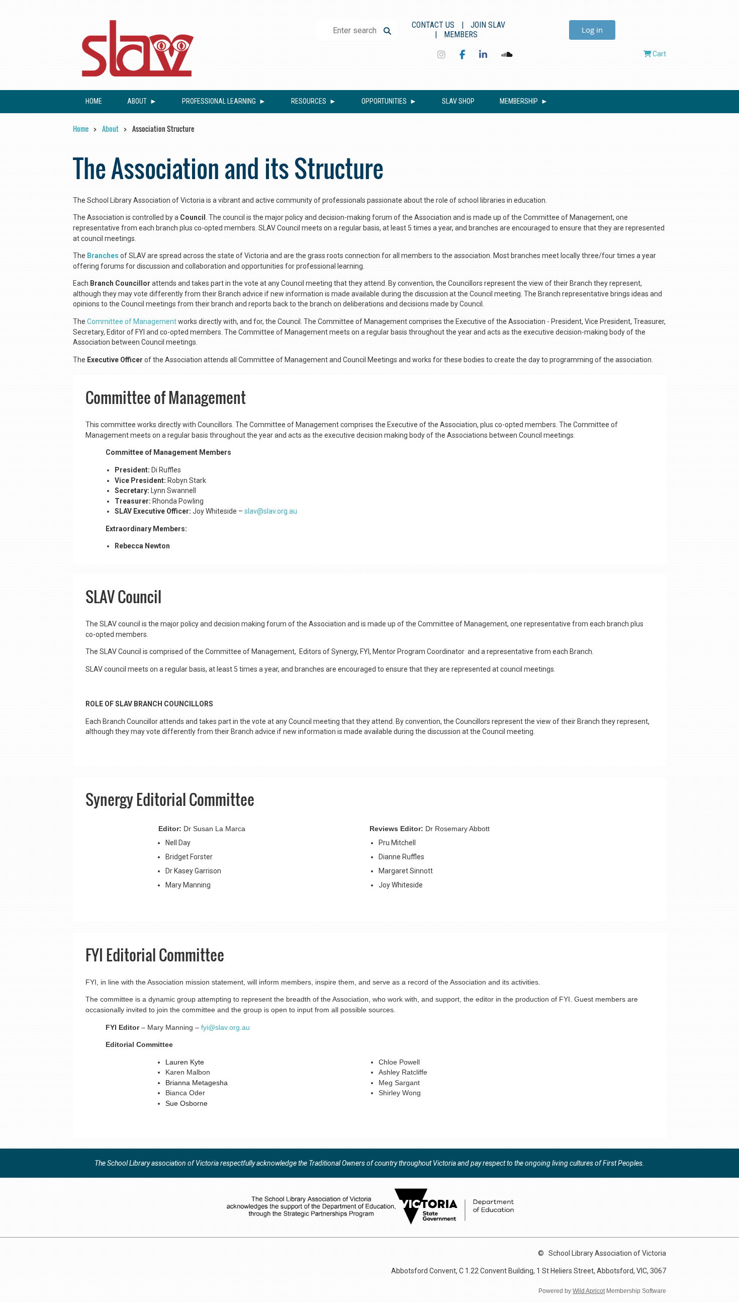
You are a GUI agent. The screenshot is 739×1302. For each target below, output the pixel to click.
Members (461, 34)
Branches (103, 256)
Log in (592, 30)
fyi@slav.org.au (225, 1027)
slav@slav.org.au (270, 511)
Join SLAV (488, 25)
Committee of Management (131, 321)
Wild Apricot (589, 1290)
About (110, 128)
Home (80, 128)
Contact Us (433, 25)
